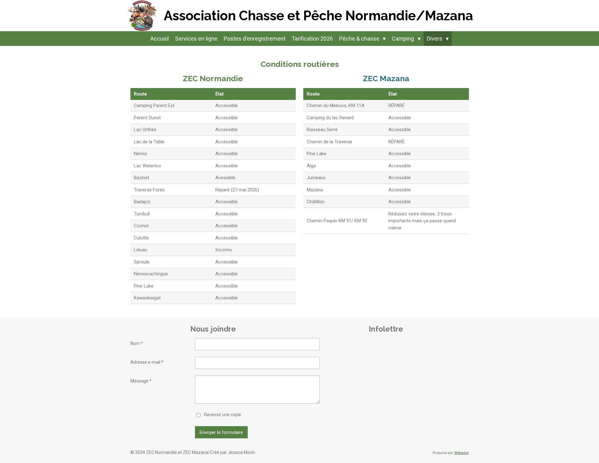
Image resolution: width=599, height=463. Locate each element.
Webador (461, 453)
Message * (141, 380)
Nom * (136, 343)
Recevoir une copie (222, 414)
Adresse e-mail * (146, 362)
